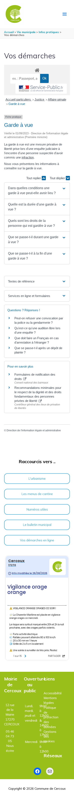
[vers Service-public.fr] (41, 89)
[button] (37, 191)
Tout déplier (58, 178)
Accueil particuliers (19, 99)
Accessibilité (53, 693)
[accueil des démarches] (37, 69)
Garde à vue (16, 104)
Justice (40, 99)
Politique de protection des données (51, 717)
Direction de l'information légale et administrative (34, 430)
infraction (28, 157)
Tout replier (34, 178)
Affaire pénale (57, 99)
